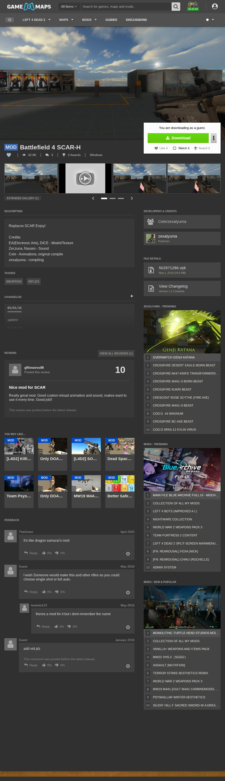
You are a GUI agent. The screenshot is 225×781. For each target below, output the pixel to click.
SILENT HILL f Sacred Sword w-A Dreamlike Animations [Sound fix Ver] (186, 705)
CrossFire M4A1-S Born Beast (178, 381)
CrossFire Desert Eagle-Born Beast (184, 365)
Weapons (14, 281)
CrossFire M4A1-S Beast (173, 405)
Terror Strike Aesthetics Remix (180, 673)
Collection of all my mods (176, 503)
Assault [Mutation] (169, 665)
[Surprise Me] (210, 19)
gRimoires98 (34, 367)
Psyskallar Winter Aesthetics (179, 697)
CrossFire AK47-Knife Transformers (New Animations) (186, 373)
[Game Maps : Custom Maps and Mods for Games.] (29, 6)
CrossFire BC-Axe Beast (173, 421)
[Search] (176, 6)
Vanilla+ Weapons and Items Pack (181, 649)
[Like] (8, 155)
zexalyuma (167, 236)
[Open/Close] (131, 296)
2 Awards (74, 155)
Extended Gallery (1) (22, 198)
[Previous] (92, 198)
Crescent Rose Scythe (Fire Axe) (181, 397)
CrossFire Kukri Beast (172, 389)
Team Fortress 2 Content (175, 535)
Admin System (164, 567)
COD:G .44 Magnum (168, 413)
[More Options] (214, 138)
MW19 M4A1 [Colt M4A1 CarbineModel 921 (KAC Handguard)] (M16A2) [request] (186, 689)
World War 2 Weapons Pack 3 (177, 527)
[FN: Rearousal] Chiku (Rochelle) (181, 559)
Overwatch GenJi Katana (174, 357)
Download (181, 138)
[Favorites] (9, 19)
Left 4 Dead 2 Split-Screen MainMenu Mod (186, 543)
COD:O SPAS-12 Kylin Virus (174, 429)
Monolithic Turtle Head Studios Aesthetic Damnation (186, 633)
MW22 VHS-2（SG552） (170, 657)
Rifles (33, 281)
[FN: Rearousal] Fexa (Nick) (175, 551)
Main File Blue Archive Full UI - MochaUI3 (186, 495)
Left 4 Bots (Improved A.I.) (175, 511)
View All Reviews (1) (116, 353)
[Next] (131, 198)
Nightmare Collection (172, 519)
